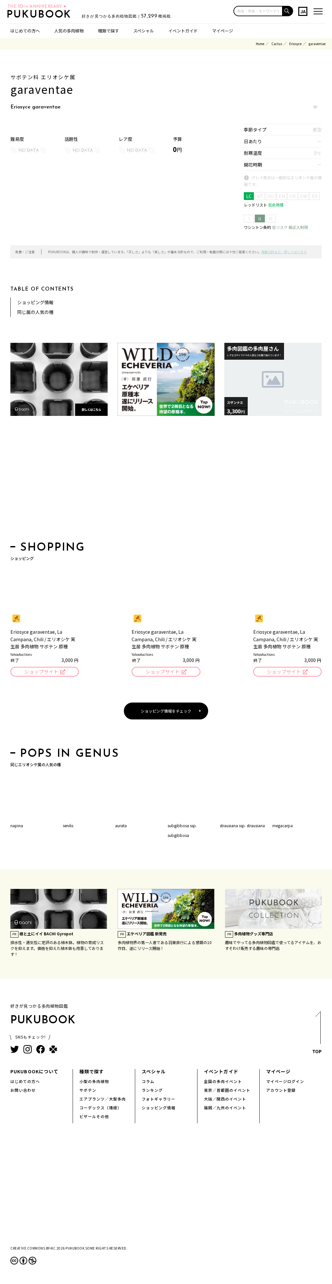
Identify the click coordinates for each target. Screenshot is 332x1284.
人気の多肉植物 (69, 31)
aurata (121, 825)
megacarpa (282, 825)
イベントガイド (183, 31)
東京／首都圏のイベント (227, 1090)
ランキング (152, 1090)
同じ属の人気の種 (35, 312)
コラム (148, 1081)
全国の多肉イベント (223, 1081)
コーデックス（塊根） (100, 1107)
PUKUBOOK (40, 15)
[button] (288, 11)
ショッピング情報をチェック (166, 711)
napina (16, 825)
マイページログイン (285, 1081)
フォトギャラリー (158, 1099)
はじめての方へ (25, 31)
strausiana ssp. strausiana (242, 825)
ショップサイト (41, 671)
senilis (68, 825)
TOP (317, 1051)
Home (260, 43)
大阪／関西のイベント (225, 1099)
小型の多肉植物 (94, 1081)
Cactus (276, 43)
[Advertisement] (166, 480)
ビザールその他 (94, 1116)
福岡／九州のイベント (225, 1107)
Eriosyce (295, 43)
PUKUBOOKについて (34, 1071)
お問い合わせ (23, 1090)
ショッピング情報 (35, 302)
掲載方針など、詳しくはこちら (284, 251)
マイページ (222, 31)
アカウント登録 (281, 1090)
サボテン (87, 1090)
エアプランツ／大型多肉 (102, 1099)
